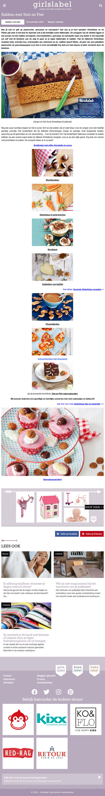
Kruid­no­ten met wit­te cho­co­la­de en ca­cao (53, 145)
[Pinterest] (71, 692)
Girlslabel (8, 682)
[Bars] (4, 5)
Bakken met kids (12, 22)
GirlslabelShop (44, 682)
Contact (7, 675)
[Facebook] (35, 692)
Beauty (5, 554)
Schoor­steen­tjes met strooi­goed (52, 359)
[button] (67, 534)
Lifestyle (58, 554)
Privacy (41, 679)
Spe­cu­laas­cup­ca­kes (52, 479)
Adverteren (9, 679)
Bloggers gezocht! (46, 675)
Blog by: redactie (55, 22)
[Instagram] (59, 692)
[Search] (101, 5)
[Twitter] (47, 692)
